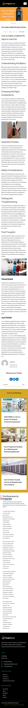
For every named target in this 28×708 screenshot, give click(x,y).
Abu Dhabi (5, 689)
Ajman (4, 691)
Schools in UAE (6, 605)
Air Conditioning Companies (9, 511)
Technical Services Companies (9, 616)
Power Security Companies (9, 603)
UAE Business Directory (9, 681)
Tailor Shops (5, 615)
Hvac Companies (6, 562)
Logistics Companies (7, 575)
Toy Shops (5, 620)
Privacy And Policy (20, 704)
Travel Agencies (6, 626)
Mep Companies (6, 583)
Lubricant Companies (7, 577)
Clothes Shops (6, 532)
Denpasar (5, 693)
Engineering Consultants (8, 547)
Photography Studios (7, 601)
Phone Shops (5, 598)
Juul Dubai (10, 335)
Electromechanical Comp (8, 541)
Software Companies (7, 609)
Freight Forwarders (7, 552)
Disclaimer (6, 704)
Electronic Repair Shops (8, 543)
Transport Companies (7, 624)
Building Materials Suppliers (9, 519)
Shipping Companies (7, 607)
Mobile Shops (6, 584)
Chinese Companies (7, 526)
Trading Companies (7, 622)
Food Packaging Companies (9, 551)
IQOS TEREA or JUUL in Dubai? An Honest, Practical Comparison (12, 419)
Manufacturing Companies (8, 579)
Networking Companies (8, 588)
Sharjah (5, 697)
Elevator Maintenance (8, 545)
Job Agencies (6, 568)
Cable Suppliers (6, 520)
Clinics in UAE (6, 530)
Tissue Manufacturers (7, 618)
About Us (5, 674)
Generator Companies (8, 556)
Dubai (4, 695)
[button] (11, 379)
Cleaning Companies (7, 528)
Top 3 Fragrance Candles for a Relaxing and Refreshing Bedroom (13, 449)
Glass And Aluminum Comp (8, 558)
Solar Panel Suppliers (7, 611)
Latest (15, 23)
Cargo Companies (7, 524)
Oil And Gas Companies (8, 590)
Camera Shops (6, 522)
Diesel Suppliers (6, 538)
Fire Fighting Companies (8, 549)
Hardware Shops (6, 560)
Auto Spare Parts (6, 513)
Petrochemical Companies (8, 596)
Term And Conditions (13, 704)
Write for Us (6, 678)
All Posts (13, 366)
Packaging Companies (8, 592)
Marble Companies (7, 581)
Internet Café (6, 566)
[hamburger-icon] (25, 3)
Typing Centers (6, 628)
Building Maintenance (7, 517)
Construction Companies (8, 534)
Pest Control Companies (8, 594)
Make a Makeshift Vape (7, 79)
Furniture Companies (7, 554)
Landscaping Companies (8, 573)
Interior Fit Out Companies (8, 564)
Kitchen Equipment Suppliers (9, 571)
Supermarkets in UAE (7, 613)
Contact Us (5, 676)
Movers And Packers (7, 586)
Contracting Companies (8, 536)
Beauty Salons (6, 515)
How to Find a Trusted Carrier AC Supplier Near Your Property (13, 482)
